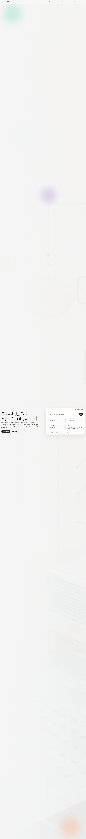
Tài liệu (52, 1)
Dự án (63, 1)
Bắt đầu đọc (5, 431)
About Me (70, 1)
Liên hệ (76, 1)
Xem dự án (14, 431)
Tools (58, 1)
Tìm (81, 414)
